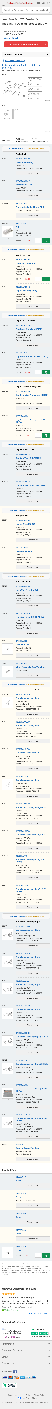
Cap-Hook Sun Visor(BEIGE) (29, 329)
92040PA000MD (23, 181)
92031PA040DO (23, 260)
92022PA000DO (23, 520)
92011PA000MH (23, 482)
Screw (18, 1180)
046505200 (21, 1213)
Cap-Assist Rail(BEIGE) (27, 263)
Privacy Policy (39, 1395)
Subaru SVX (13, 19)
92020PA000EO (23, 586)
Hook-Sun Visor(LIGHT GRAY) (30, 617)
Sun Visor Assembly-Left (27, 698)
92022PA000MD (23, 548)
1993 (22, 19)
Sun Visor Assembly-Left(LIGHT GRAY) (31, 860)
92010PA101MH (23, 776)
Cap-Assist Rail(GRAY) (26, 290)
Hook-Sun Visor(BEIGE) (27, 590)
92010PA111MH (23, 926)
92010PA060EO (23, 1033)
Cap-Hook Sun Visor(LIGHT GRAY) (32, 356)
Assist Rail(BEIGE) (24, 162)
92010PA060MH (23, 1085)
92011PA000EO (23, 454)
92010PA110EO (23, 1060)
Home (4, 19)
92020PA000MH (23, 613)
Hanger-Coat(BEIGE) (25, 524)
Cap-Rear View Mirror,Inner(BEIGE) (32, 395)
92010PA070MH (23, 856)
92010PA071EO (23, 722)
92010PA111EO (22, 981)
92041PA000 (21, 203)
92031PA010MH (23, 353)
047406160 (21, 1247)
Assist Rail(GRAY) (24, 185)
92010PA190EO (23, 1006)
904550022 (21, 1144)
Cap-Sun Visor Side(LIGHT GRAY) (31, 485)
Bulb (18, 227)
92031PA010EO (23, 325)
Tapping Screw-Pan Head (27, 1148)
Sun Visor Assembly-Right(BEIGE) (32, 1037)
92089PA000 (21, 641)
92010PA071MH (23, 694)
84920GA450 (21, 223)
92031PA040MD (23, 287)
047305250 (21, 1230)
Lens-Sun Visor (23, 644)
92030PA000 (21, 663)
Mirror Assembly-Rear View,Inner (31, 667)
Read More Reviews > (41, 1313)
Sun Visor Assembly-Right (28, 930)
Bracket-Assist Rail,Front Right (30, 207)
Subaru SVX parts (13, 1268)
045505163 (21, 1193)
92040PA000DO (23, 159)
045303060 (21, 1177)
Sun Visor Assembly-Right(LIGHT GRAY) (31, 1090)
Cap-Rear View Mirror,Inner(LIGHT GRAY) (31, 421)
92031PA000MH (23, 416)
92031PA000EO (23, 391)
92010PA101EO (23, 749)
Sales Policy (12, 1395)
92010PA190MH (23, 953)
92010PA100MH (23, 885)
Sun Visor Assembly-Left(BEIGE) (31, 807)
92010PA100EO (23, 831)
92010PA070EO (23, 804)
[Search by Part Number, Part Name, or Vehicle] (47, 10)
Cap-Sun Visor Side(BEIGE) (28, 458)
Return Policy (25, 1395)
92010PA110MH (23, 1115)
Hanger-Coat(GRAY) (25, 551)
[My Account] (43, 3)
